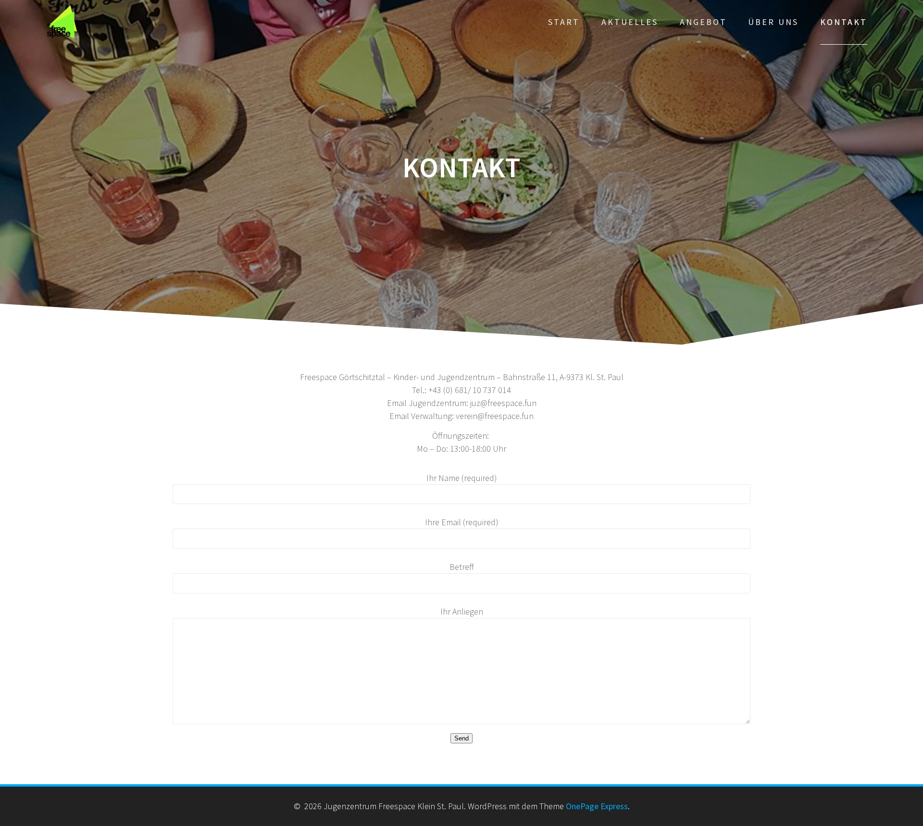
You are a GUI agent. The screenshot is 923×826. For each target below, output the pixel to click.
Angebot (703, 21)
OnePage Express (597, 806)
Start (564, 21)
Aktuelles (629, 21)
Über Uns (773, 21)
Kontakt (843, 21)
